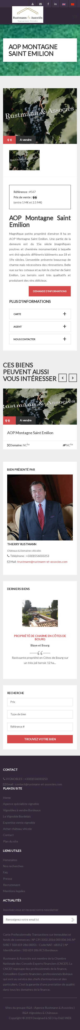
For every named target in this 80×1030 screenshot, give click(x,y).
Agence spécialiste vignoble (21, 804)
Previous (58, 136)
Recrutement (11, 885)
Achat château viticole (17, 828)
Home (7, 797)
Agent (18, 326)
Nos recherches (13, 866)
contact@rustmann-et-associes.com (38, 784)
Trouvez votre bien (40, 739)
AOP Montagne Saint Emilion (30, 432)
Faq (5, 872)
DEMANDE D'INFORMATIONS (49, 291)
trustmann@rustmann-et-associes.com (42, 561)
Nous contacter (24, 339)
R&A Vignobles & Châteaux (40, 1013)
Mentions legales (14, 891)
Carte (17, 314)
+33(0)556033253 (36, 779)
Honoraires (10, 860)
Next (69, 136)
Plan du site (10, 841)
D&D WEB (64, 1018)
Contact (8, 835)
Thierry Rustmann (21, 544)
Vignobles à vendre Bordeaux (22, 810)
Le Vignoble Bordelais (17, 816)
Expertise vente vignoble (19, 822)
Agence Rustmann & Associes (54, 1007)
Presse (7, 878)
